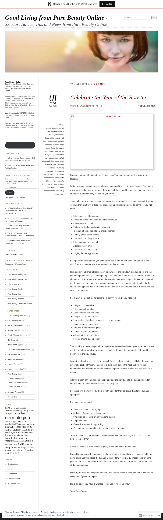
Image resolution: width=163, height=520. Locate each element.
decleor (21, 413)
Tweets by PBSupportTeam (15, 264)
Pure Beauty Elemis (15, 289)
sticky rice (54, 174)
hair (18, 429)
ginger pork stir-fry (57, 151)
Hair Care (11, 340)
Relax (15, 445)
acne (7, 408)
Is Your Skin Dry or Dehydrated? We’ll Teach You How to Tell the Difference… (19, 210)
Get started (107, 4)
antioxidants (10, 411)
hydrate (29, 432)
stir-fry (61, 174)
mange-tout (49, 155)
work (7, 453)
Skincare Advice (13, 379)
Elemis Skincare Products (17, 335)
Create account (13, 464)
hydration (10, 435)
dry (16, 424)
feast (53, 148)
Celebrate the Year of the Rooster (108, 97)
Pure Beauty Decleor (15, 284)
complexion (11, 413)
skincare (28, 445)
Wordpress (24, 113)
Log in (9, 469)
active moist (15, 408)
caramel (54, 131)
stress (31, 448)
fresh (7, 430)
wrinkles (14, 453)
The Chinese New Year (51, 181)
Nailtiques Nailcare (14, 359)
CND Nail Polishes (14, 320)
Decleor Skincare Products (17, 325)
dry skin (30, 424)
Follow (9, 193)
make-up (23, 438)
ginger (46, 151)
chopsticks (59, 135)
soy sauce (54, 171)
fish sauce (60, 148)
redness (8, 444)
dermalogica (17, 417)
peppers (52, 158)
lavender (9, 438)
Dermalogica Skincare (16, 330)
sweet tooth (59, 178)
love (16, 438)
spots (25, 448)
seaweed (60, 164)
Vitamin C (21, 450)
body (25, 410)
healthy (30, 429)
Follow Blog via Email (19, 175)
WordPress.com (13, 483)
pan (46, 158)
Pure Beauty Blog (14, 294)
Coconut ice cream (52, 138)
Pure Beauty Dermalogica (17, 279)
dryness (21, 424)
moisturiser (18, 441)
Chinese (51, 135)
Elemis (7, 101)
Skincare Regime (15, 386)
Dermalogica (28, 98)
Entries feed (12, 474)
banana (48, 128)
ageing (23, 408)
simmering (60, 168)
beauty (19, 410)
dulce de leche (58, 145)
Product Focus (13, 364)
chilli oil (61, 131)
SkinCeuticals (10, 103)
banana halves (58, 128)
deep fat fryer (58, 141)
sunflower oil (49, 178)
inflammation (22, 435)
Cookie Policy (62, 515)
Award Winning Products (16, 316)
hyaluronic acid (18, 432)
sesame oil (50, 168)
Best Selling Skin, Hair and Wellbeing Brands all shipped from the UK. (19, 105)
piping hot (60, 158)
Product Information (15, 369)
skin (21, 444)
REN (24, 101)
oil (31, 440)
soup (47, 171)
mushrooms (59, 155)
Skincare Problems (16, 383)
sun (14, 450)
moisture (9, 440)
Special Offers (12, 397)
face (19, 427)
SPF (21, 448)
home (7, 432)
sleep (8, 447)
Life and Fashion (94, 106)
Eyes (14, 427)
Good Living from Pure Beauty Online (54, 17)
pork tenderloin (48, 161)
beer (48, 131)
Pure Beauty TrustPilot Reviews (19, 304)
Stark (82, 106)
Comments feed (13, 478)
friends (13, 430)
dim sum (48, 145)
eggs (48, 148)
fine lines (27, 426)
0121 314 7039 (21, 125)
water (30, 450)
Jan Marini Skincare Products (18, 350)
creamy (50, 141)
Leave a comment (147, 106)
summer (8, 450)
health (23, 430)
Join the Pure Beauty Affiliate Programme (20, 145)
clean (31, 410)
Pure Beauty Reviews (15, 299)
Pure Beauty (12, 374)
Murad (19, 101)
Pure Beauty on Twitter (20, 261)
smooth (15, 447)
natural (26, 441)
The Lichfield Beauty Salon (17, 274)
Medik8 (13, 101)
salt (54, 164)
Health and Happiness (16, 345)
